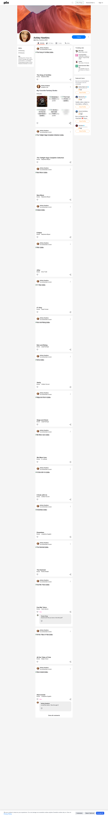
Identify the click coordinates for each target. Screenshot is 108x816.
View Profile (82, 92)
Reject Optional (90, 813)
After (38, 270)
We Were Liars (42, 457)
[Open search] (72, 2)
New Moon (40, 195)
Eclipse (39, 232)
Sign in (101, 2)
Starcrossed (41, 695)
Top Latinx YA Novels (84, 63)
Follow (79, 37)
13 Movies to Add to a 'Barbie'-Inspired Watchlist (84, 57)
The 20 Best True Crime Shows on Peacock (84, 70)
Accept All (100, 813)
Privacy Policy (8, 814)
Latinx (80, 61)
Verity (39, 382)
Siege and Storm (42, 420)
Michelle (81, 50)
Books (39, 94)
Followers (22, 53)
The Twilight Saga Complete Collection (50, 158)
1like (40, 612)
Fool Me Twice (42, 607)
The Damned (41, 570)
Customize (79, 813)
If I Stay (39, 307)
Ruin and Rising (42, 345)
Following (21, 50)
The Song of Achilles (44, 75)
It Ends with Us (42, 495)
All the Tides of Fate (44, 657)
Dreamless (40, 532)
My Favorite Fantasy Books (47, 90)
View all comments (54, 715)
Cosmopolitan (82, 54)
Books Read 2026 (83, 52)
